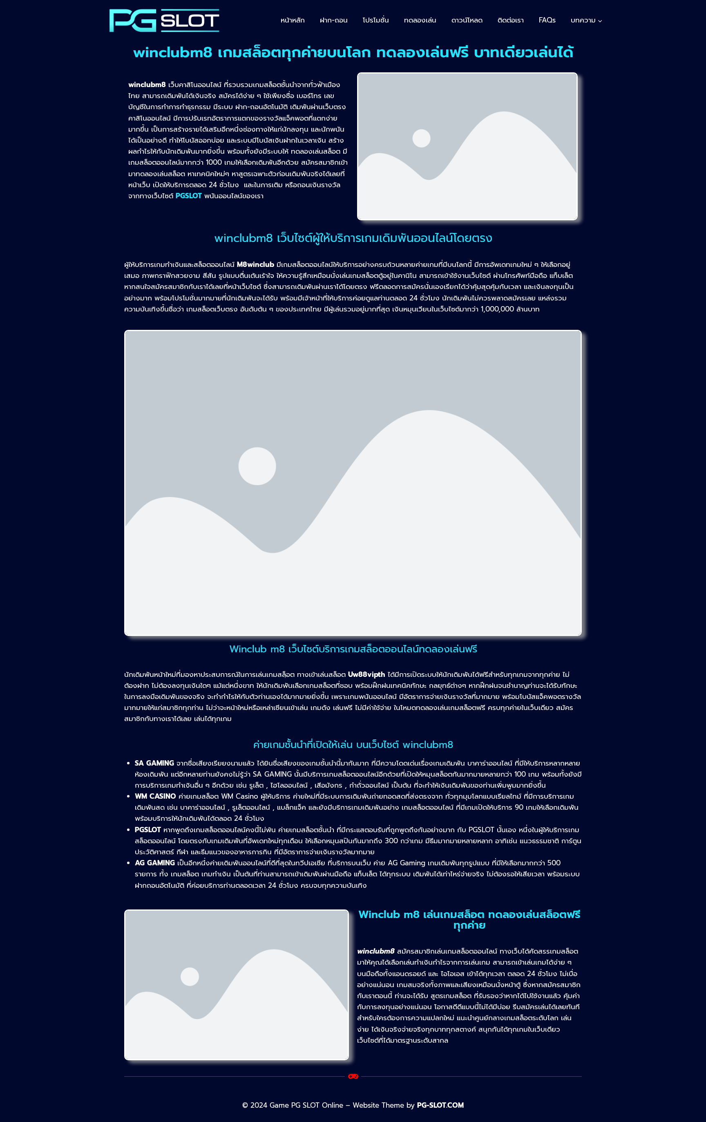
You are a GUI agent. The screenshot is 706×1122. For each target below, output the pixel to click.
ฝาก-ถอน (334, 20)
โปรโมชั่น (376, 20)
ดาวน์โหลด (467, 20)
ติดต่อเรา (511, 20)
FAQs (547, 20)
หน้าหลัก (293, 20)
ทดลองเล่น (420, 20)
